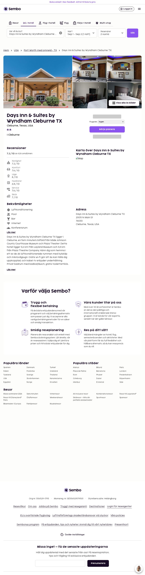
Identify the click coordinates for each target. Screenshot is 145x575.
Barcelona (100, 371)
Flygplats (93, 122)
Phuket (99, 375)
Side (121, 382)
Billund (99, 367)
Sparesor (123, 398)
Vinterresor (55, 394)
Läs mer (11, 232)
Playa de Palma (79, 371)
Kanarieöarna (56, 378)
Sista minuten (32, 394)
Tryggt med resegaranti (73, 506)
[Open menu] (139, 9)
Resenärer (106, 31)
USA (16, 50)
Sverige (30, 375)
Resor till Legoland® (128, 394)
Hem (6, 50)
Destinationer (97, 506)
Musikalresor (55, 404)
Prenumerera (98, 563)
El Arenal (100, 382)
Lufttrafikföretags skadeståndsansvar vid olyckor (80, 515)
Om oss (32, 506)
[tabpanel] (72, 33)
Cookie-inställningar (75, 534)
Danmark (31, 367)
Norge (29, 382)
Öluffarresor (32, 398)
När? (70, 31)
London (123, 371)
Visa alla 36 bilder (126, 103)
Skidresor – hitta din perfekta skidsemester (82, 399)
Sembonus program (28, 524)
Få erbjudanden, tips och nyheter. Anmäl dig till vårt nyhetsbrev (76, 524)
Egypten (7, 382)
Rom (75, 375)
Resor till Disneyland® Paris (12, 399)
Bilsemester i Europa (12, 404)
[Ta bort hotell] (60, 33)
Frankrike (31, 371)
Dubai (98, 378)
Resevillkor (19, 506)
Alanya (76, 367)
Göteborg (77, 378)
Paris (122, 367)
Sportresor (101, 398)
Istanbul (76, 382)
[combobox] (33, 34)
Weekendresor (56, 398)
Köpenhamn (125, 378)
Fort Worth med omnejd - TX (40, 50)
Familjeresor (32, 404)
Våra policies (118, 515)
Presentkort (121, 524)
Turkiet (53, 367)
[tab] (14, 23)
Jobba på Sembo (48, 506)
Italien (6, 371)
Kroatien (53, 382)
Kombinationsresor (104, 394)
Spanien (6, 367)
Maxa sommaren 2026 (12, 394)
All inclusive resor (80, 394)
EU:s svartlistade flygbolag (35, 515)
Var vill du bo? (15, 31)
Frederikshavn (126, 375)
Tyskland (7, 375)
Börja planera (107, 129)
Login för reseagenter (119, 506)
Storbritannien (33, 378)
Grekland (54, 371)
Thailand (53, 375)
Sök (133, 33)
